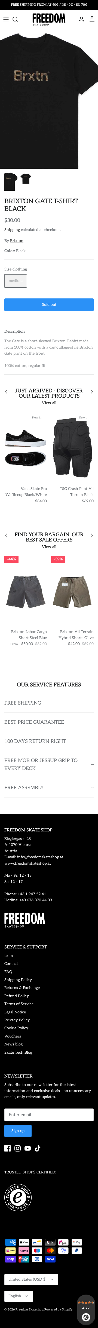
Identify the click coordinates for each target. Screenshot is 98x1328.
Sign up (17, 1130)
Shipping (12, 229)
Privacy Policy (17, 1020)
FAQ (8, 972)
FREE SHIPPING (22, 703)
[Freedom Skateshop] (49, 19)
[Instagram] (17, 1148)
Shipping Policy (18, 980)
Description (14, 331)
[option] (49, 99)
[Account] (80, 19)
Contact (11, 963)
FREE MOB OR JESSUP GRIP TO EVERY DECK (41, 764)
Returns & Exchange (22, 987)
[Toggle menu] (6, 19)
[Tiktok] (38, 1148)
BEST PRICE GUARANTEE (34, 722)
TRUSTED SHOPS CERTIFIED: (30, 1172)
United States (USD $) (27, 1279)
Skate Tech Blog (18, 1052)
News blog (13, 1044)
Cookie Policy (16, 1028)
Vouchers (12, 1036)
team (8, 955)
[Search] (18, 19)
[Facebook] (7, 1148)
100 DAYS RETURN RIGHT (35, 741)
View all (49, 403)
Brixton (16, 240)
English (14, 1296)
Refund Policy (16, 996)
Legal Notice (15, 1012)
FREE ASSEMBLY (24, 788)
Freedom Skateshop (29, 1309)
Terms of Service (18, 1004)
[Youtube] (27, 1148)
